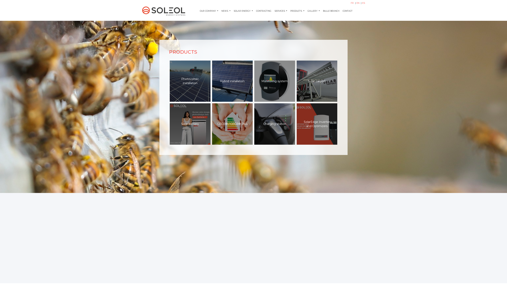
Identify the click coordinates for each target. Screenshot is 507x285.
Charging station (274, 124)
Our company (208, 11)
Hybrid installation (232, 81)
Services (280, 11)
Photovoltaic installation (190, 81)
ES (363, 3)
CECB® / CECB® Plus (232, 124)
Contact (348, 11)
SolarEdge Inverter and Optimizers (317, 124)
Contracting (263, 11)
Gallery (313, 11)
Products (296, 11)
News (225, 11)
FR (352, 3)
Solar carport (317, 81)
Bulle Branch (331, 11)
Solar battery (190, 124)
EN (358, 3)
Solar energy (242, 11)
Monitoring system (274, 81)
